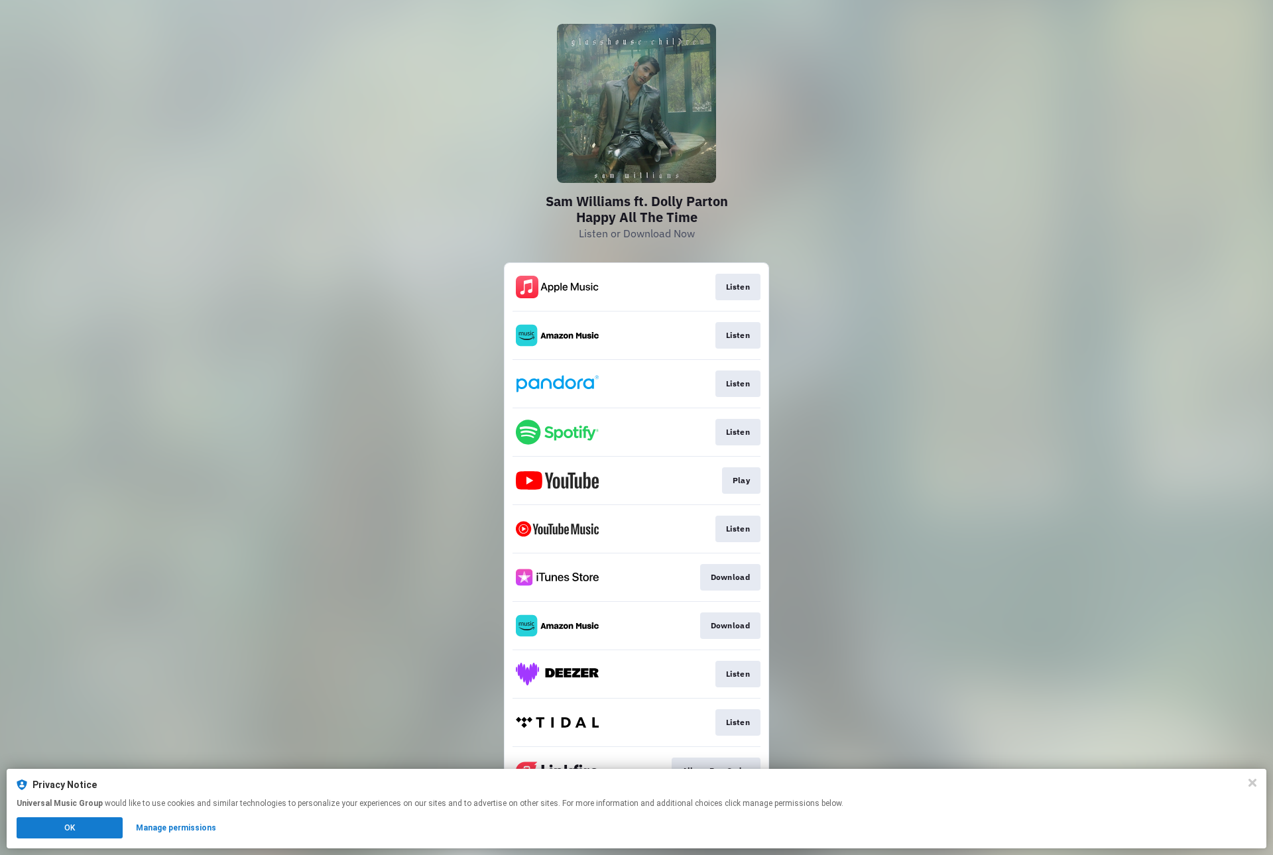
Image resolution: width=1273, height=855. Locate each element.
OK (69, 827)
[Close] (1252, 782)
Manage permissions (176, 827)
